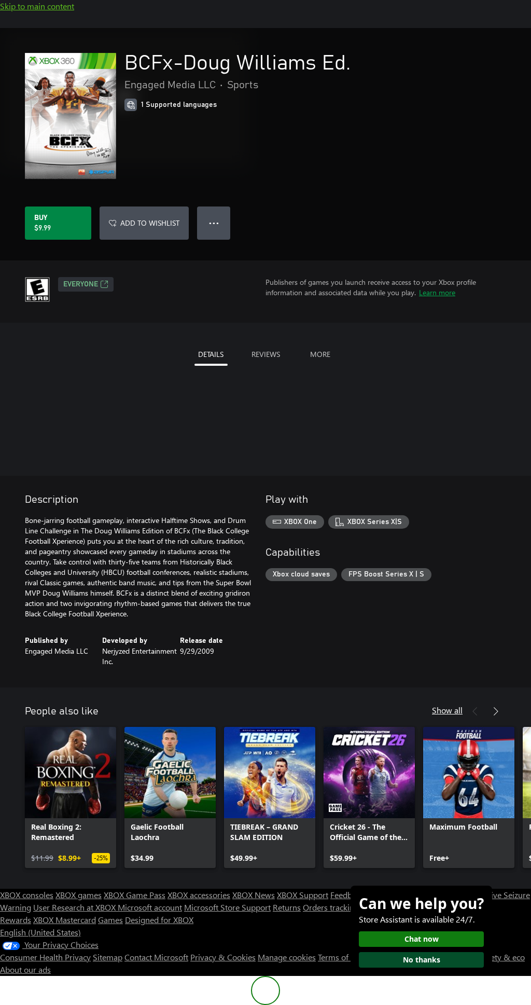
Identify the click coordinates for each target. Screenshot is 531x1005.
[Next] (495, 711)
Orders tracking (331, 907)
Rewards (15, 919)
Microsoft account (150, 907)
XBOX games (78, 894)
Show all (447, 710)
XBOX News (253, 894)
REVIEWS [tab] (265, 354)
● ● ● (214, 223)
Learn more (437, 292)
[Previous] (475, 711)
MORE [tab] (320, 354)
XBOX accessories (198, 894)
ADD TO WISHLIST (149, 223)
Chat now (421, 939)
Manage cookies (287, 957)
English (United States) (40, 932)
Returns (287, 907)
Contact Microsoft (156, 957)
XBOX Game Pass (134, 894)
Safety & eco (502, 957)
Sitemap (107, 957)
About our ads (25, 969)
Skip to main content (37, 6)
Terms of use (340, 957)
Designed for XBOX (159, 919)
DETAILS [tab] (210, 354)
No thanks (421, 960)
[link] (70, 797)
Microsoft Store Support (227, 907)
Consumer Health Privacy (45, 957)
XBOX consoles (26, 894)
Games (110, 919)
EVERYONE (80, 284)
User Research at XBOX (75, 907)
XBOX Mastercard (64, 919)
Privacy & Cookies (223, 957)
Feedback (347, 894)
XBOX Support (302, 894)
